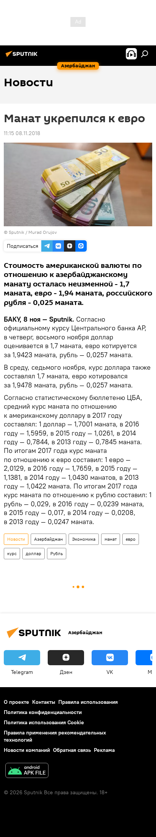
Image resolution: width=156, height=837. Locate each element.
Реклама (104, 750)
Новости (16, 539)
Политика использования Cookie (44, 722)
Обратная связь (72, 750)
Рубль (56, 553)
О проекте (16, 702)
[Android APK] (27, 771)
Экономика (83, 539)
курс (12, 553)
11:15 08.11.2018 (22, 133)
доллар (33, 553)
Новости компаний (27, 750)
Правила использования (88, 702)
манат (111, 539)
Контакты (43, 702)
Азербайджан (48, 539)
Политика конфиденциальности (43, 712)
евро (131, 539)
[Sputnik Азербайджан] (23, 56)
